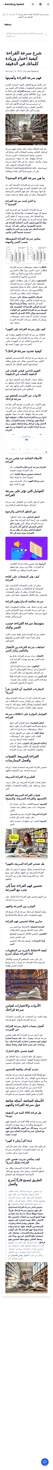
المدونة (12, 14)
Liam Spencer (32, 71)
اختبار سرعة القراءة (30, 1035)
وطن (4, 14)
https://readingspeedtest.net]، (21, 168)
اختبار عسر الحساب (19, 1255)
